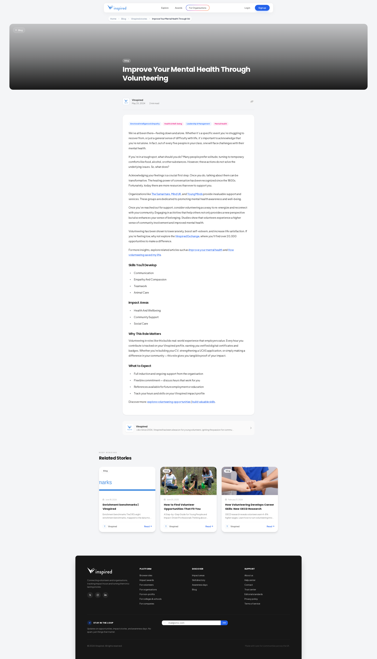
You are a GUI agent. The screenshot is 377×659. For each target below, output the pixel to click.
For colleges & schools (151, 599)
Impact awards (147, 580)
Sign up (262, 7)
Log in (247, 7)
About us (248, 575)
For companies (147, 603)
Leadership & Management (198, 124)
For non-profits (147, 594)
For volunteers (147, 584)
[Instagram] (98, 595)
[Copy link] (251, 101)
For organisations (148, 589)
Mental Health (221, 124)
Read (147, 526)
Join (224, 623)
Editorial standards (253, 594)
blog (126, 61)
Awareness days (199, 584)
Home (113, 18)
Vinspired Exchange (187, 236)
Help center (250, 580)
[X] (90, 595)
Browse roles (146, 575)
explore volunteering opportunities (169, 401)
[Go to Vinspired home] (116, 8)
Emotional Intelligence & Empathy (145, 124)
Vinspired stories (139, 18)
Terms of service (252, 603)
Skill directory (198, 580)
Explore (164, 7)
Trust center (250, 589)
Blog (123, 18)
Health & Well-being (173, 124)
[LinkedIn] (105, 595)
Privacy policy (251, 599)
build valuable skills (203, 401)
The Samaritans (160, 194)
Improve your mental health (206, 249)
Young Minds (195, 194)
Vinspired (137, 99)
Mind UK (176, 194)
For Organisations (197, 7)
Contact (248, 584)
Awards (178, 7)
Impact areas (198, 575)
